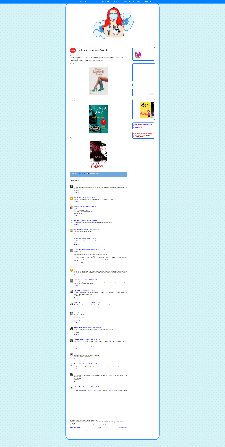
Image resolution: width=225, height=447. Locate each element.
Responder (76, 192)
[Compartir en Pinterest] (97, 173)
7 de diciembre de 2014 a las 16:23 (87, 238)
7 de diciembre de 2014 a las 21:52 (91, 339)
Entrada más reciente (75, 427)
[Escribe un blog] (92, 173)
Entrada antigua (123, 427)
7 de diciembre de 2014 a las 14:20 (90, 185)
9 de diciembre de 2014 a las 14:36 (85, 373)
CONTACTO (147, 1)
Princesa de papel (78, 229)
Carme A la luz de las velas (81, 249)
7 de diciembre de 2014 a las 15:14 (87, 206)
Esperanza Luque (78, 339)
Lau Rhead (76, 220)
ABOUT (139, 1)
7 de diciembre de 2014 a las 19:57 (88, 312)
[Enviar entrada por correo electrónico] (88, 173)
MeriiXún (76, 206)
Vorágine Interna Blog (79, 327)
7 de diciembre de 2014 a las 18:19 (89, 279)
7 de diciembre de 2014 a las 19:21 (89, 290)
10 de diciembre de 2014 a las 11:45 (90, 386)
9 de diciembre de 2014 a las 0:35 (88, 363)
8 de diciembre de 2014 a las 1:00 (90, 353)
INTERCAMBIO (106, 1)
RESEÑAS (83, 1)
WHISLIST (117, 1)
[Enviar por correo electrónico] (91, 173)
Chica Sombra (77, 185)
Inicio (99, 427)
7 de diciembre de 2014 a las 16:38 (96, 249)
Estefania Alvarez (78, 302)
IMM (90, 1)
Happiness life (77, 353)
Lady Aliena (77, 279)
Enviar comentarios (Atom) (83, 430)
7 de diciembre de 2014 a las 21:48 (93, 327)
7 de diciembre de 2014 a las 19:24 (91, 302)
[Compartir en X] (94, 173)
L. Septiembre (77, 386)
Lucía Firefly (77, 290)
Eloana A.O (77, 363)
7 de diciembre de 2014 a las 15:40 (92, 229)
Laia (75, 373)
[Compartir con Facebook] (96, 173)
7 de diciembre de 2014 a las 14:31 (87, 197)
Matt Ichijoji (77, 312)
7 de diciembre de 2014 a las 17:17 (87, 269)
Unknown (76, 197)
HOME (75, 1)
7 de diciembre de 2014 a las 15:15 (88, 220)
